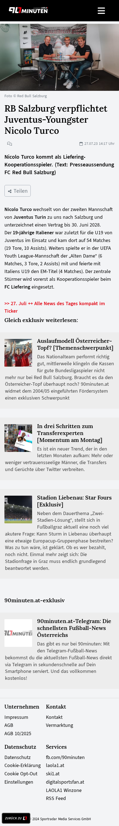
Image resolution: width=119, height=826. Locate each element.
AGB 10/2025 (17, 733)
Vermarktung (59, 725)
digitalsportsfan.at (65, 782)
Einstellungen (18, 782)
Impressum (16, 717)
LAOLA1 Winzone (64, 790)
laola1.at (55, 765)
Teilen (20, 191)
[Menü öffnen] (101, 10)
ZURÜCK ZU (13, 818)
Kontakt (54, 717)
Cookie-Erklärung (22, 765)
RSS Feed (56, 798)
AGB (8, 725)
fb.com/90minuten (65, 757)
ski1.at (53, 773)
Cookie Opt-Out (20, 773)
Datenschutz (17, 757)
